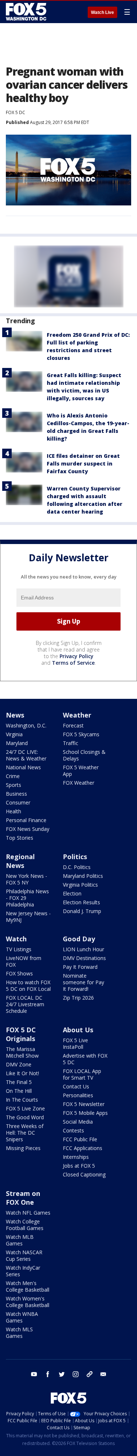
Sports (13, 784)
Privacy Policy (77, 656)
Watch (16, 938)
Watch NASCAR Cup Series (24, 1255)
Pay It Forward (80, 966)
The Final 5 (19, 1082)
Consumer (18, 802)
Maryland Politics (83, 875)
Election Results (81, 902)
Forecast (73, 725)
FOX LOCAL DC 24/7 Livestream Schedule (25, 1004)
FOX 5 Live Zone (25, 1108)
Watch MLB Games (20, 1240)
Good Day (79, 938)
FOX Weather (78, 782)
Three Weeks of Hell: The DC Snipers (24, 1133)
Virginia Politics (80, 884)
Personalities (78, 1095)
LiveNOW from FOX (23, 961)
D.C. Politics (77, 867)
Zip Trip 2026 (78, 997)
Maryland (17, 743)
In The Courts (22, 1099)
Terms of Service (73, 662)
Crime (13, 776)
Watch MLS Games (19, 1332)
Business (16, 793)
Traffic (70, 743)
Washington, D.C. (26, 725)
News (15, 715)
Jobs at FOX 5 (79, 1165)
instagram (75, 1374)
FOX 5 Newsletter (83, 1104)
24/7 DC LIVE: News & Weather (26, 755)
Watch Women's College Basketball (27, 1302)
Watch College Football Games (24, 1224)
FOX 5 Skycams (81, 734)
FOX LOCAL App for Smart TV (82, 1074)
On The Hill (19, 1090)
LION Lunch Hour (83, 949)
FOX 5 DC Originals (21, 1034)
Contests (73, 1130)
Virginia (14, 734)
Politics (75, 856)
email (103, 1374)
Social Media (78, 1121)
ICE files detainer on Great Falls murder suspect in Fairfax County (83, 463)
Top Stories (19, 837)
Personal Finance (26, 820)
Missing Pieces (23, 1148)
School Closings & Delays (84, 755)
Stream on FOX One (23, 1198)
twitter (62, 1374)
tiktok (89, 1374)
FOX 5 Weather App (81, 770)
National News (23, 767)
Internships (76, 1156)
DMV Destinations (84, 958)
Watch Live (102, 12)
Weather (77, 715)
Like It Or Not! (22, 1073)
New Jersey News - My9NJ (28, 916)
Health (13, 811)
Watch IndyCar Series (23, 1271)
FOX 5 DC (15, 112)
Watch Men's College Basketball (27, 1286)
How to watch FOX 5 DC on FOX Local (28, 985)
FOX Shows (19, 973)
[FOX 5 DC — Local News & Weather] (27, 12)
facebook (48, 1374)
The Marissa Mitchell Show (22, 1052)
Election (72, 893)
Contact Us (76, 1086)
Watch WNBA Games (22, 1317)
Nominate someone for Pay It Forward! (83, 982)
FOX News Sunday (27, 828)
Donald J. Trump (82, 911)
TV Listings (18, 949)
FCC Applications (82, 1148)
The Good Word (25, 1117)
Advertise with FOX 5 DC (85, 1059)
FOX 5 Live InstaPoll (75, 1043)
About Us (78, 1029)
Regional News (20, 861)
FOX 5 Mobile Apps (85, 1112)
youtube (34, 1374)
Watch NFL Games (28, 1212)
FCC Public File (80, 1139)
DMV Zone (18, 1064)
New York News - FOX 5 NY (26, 879)
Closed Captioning (84, 1174)
